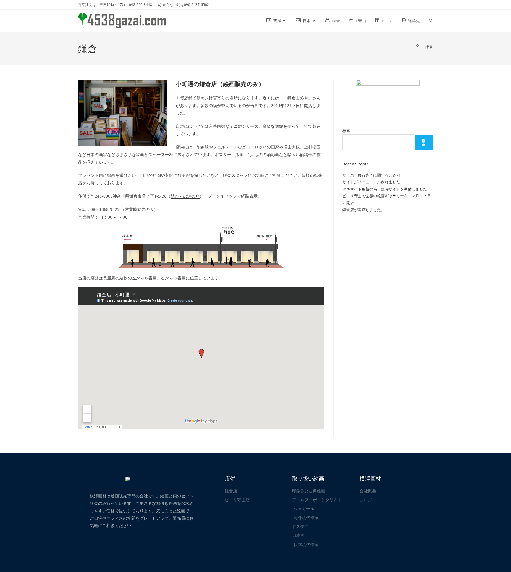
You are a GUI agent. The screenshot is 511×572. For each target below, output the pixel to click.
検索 (346, 130)
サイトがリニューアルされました (371, 182)
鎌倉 (429, 46)
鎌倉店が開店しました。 (363, 209)
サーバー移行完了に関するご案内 (371, 175)
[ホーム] (418, 46)
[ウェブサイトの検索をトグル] (431, 21)
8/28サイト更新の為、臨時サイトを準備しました (384, 189)
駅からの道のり (185, 196)
